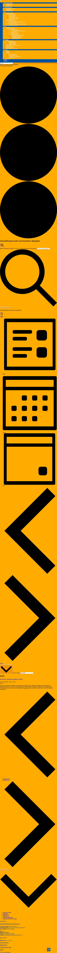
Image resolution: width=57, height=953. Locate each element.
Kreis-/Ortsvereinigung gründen (13, 45)
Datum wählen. (16, 673)
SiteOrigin (7, 952)
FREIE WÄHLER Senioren (12, 25)
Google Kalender (7, 912)
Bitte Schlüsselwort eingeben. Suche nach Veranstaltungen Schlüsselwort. (18, 248)
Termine (8, 58)
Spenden (5, 60)
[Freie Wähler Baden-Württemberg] (10, 0)
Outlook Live (6, 916)
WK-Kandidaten (9, 10)
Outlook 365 (6, 915)
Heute (1, 663)
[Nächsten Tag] (30, 661)
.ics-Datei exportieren (8, 917)
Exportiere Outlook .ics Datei (10, 918)
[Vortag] (30, 574)
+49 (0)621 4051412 (10, 933)
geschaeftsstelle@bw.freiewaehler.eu (13, 935)
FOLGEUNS (48, 950)
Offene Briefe (12, 57)
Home (1, 64)
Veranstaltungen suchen (5, 307)
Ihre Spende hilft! (15, 38)
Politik (4, 26)
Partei (4, 11)
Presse (7, 53)
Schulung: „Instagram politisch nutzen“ (11, 679)
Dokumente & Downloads (11, 48)
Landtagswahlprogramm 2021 (18, 30)
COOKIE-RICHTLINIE (5, 947)
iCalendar (5, 913)
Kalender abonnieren (5, 869)
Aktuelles (5, 49)
